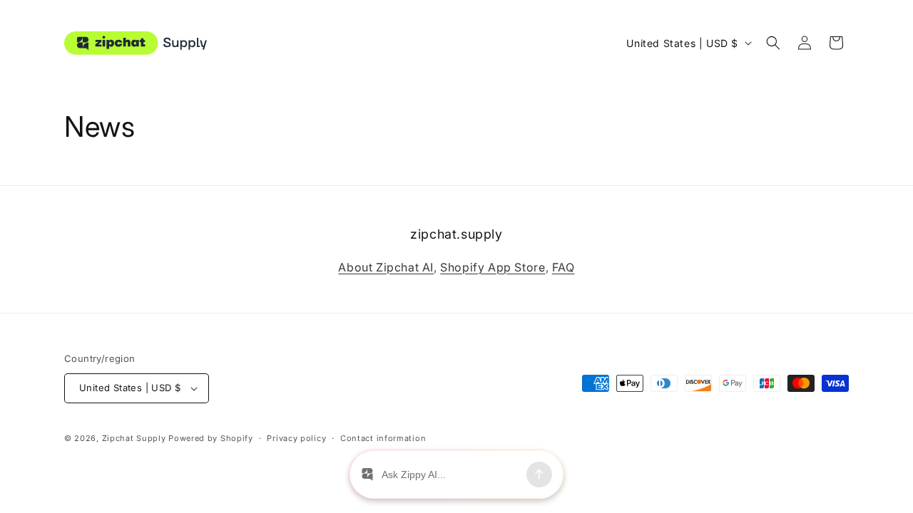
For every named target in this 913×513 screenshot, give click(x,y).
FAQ (563, 267)
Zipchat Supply (134, 438)
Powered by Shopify (210, 438)
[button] (773, 42)
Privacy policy (296, 438)
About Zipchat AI (386, 267)
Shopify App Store (492, 267)
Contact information (383, 438)
